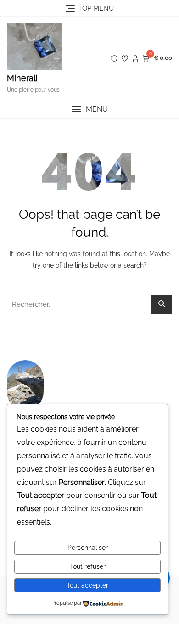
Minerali (22, 78)
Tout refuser (88, 566)
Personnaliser (87, 547)
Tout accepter (87, 585)
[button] (89, 109)
